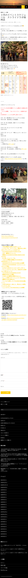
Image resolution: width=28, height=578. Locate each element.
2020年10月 (3, 487)
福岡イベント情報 (4, 404)
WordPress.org (4, 570)
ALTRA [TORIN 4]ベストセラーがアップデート (13, 268)
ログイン (2, 562)
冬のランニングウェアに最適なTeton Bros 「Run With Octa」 (12, 335)
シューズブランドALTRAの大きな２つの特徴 (13, 287)
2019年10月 (3, 516)
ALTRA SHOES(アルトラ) (6, 418)
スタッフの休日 (4, 432)
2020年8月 (3, 492)
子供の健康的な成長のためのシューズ (11, 246)
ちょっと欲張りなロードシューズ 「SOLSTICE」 (11, 545)
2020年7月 (3, 494)
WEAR (2, 430)
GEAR (2, 420)
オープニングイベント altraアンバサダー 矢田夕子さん (12, 549)
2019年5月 (3, 529)
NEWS (2, 425)
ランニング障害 (4, 435)
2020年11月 (3, 485)
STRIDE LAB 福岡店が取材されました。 (12, 276)
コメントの (4, 567)
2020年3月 (3, 504)
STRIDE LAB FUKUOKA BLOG (9, 7)
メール (3, 380)
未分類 (2, 437)
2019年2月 (3, 536)
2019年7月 (3, 524)
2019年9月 (3, 519)
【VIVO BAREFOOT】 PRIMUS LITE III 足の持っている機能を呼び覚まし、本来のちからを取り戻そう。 (14, 450)
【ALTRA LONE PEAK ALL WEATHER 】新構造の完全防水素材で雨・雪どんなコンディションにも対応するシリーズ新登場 (14, 454)
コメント (3, 357)
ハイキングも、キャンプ (8, 248)
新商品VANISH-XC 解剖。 (8, 274)
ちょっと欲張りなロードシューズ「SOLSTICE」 (14, 277)
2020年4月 (3, 502)
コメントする (18, 22)
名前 (2, 375)
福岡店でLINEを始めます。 (9, 279)
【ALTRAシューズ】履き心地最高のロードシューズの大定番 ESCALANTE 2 (14, 342)
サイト (2, 386)
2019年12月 (3, 511)
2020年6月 (3, 497)
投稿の (3, 565)
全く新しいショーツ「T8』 (9, 258)
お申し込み (11, 144)
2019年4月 (3, 531)
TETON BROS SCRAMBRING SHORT (11, 272)
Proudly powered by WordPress (6, 576)
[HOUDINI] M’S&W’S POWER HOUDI (11, 251)
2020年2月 (3, 507)
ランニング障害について (5, 401)
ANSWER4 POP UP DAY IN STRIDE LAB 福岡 (13, 263)
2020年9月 (3, 489)
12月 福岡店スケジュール (9, 253)
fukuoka (12, 22)
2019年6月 (3, 526)
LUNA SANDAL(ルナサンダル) (7, 423)
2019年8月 (3, 521)
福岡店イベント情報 (4, 12)
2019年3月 (3, 534)
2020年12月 (3, 482)
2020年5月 (3, 499)
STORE (2, 427)
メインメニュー (26, 7)
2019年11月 (3, 514)
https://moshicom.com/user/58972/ (13, 158)
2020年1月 (3, 509)
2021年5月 (3, 480)
